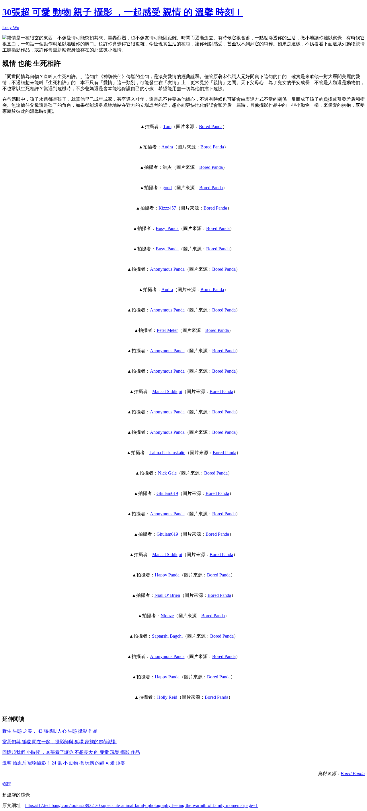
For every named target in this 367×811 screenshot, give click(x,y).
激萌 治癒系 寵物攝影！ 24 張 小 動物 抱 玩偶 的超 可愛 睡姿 (63, 762)
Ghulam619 (167, 493)
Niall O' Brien (167, 595)
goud (167, 187)
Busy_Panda (167, 228)
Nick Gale (167, 473)
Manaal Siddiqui (167, 391)
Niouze (167, 615)
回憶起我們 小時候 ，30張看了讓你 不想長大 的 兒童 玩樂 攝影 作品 (71, 752)
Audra (167, 146)
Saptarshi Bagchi (167, 636)
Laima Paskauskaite (167, 452)
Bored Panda (210, 126)
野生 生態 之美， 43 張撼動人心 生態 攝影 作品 (49, 731)
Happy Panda (167, 574)
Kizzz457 (167, 208)
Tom (167, 126)
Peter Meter (167, 330)
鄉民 (6, 784)
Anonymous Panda (167, 269)
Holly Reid (167, 697)
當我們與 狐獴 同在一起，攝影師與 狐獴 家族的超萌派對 (59, 741)
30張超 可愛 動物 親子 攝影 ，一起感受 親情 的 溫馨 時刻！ (122, 12)
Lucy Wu (10, 27)
